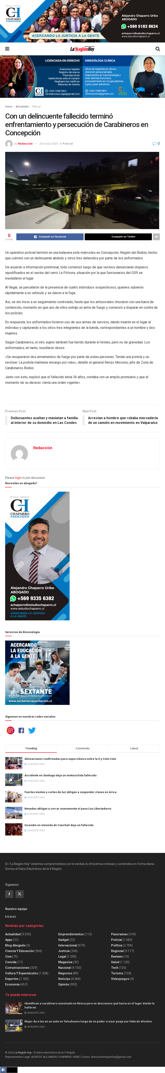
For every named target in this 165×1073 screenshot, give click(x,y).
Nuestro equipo (16, 909)
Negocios (65, 973)
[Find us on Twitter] (19, 894)
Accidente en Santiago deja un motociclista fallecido (60, 775)
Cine (8, 956)
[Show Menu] (7, 48)
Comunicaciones (17, 967)
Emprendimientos (71, 934)
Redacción (25, 143)
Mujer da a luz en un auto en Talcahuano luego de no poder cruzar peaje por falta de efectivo (88, 1021)
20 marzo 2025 (49, 143)
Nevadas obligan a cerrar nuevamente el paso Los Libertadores (67, 808)
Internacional (67, 945)
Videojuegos (120, 979)
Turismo (117, 973)
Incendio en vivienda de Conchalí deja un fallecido (58, 825)
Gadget (63, 940)
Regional (117, 951)
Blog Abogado (15, 945)
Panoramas (119, 934)
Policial (36, 106)
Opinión (63, 984)
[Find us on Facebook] (9, 894)
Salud (115, 962)
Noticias (64, 979)
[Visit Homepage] (82, 49)
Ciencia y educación (19, 951)
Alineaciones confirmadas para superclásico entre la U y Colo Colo (70, 758)
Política (116, 945)
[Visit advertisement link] (82, 21)
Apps (8, 940)
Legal (62, 956)
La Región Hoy (23, 1052)
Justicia (64, 951)
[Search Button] (158, 48)
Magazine (65, 962)
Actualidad (22, 106)
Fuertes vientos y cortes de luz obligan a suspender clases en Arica (70, 792)
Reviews (117, 956)
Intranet (10, 916)
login (18, 477)
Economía (12, 984)
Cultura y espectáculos (21, 973)
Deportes (11, 979)
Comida (11, 962)
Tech (114, 967)
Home (8, 106)
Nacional (64, 967)
